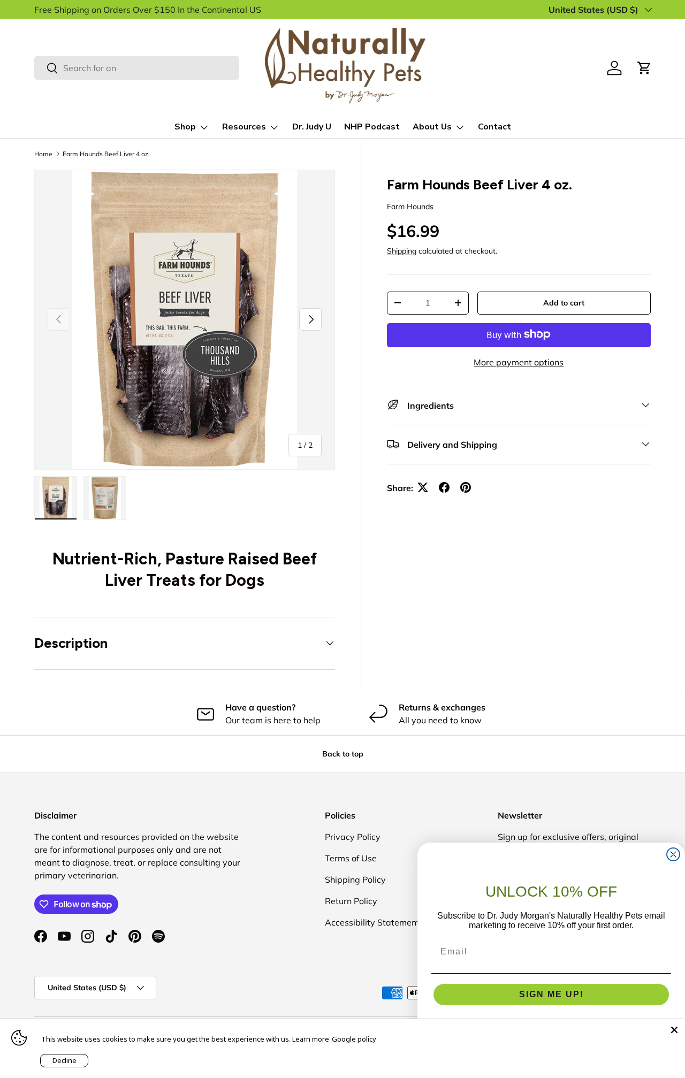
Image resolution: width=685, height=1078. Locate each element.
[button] (644, 68)
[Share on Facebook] (444, 487)
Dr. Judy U (311, 127)
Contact (494, 127)
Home (43, 154)
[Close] (674, 1030)
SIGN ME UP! (551, 994)
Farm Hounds (410, 206)
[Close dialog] (673, 854)
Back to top (342, 754)
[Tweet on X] (422, 487)
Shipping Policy (355, 879)
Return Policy (351, 901)
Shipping (401, 250)
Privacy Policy (352, 836)
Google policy (354, 1039)
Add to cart (563, 302)
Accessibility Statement (372, 922)
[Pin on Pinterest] (465, 487)
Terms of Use (351, 858)
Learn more (310, 1039)
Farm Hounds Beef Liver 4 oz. (106, 154)
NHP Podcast (372, 127)
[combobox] (136, 68)
